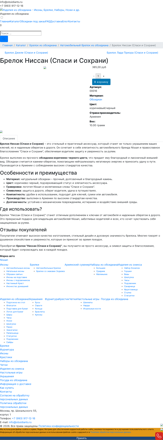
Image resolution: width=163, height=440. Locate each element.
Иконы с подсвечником (18, 280)
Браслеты (40, 311)
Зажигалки (12, 330)
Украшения (36, 299)
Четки (73, 299)
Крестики (6, 357)
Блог (65, 21)
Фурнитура (52, 299)
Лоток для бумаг (14, 311)
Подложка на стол (15, 302)
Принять (82, 438)
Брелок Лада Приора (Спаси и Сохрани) (132, 52)
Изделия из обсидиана (14, 299)
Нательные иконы (15, 271)
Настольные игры (88, 299)
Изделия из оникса (130, 264)
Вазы (126, 274)
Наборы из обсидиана (104, 264)
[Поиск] (4, 39)
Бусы (37, 302)
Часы (126, 280)
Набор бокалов (132, 268)
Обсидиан (96, 99)
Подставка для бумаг (17, 308)
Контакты (74, 21)
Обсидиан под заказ (32, 21)
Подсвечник (130, 283)
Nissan (4, 259)
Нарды (86, 305)
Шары (9, 315)
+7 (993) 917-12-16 (23, 418)
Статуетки (129, 295)
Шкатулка (129, 277)
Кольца (38, 308)
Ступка (127, 292)
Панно (9, 327)
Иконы (4, 264)
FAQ (47, 21)
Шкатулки (11, 324)
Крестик (64, 299)
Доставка (56, 21)
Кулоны (38, 315)
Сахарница (129, 286)
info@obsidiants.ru (20, 422)
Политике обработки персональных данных (110, 432)
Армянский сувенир (77, 264)
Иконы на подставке (16, 277)
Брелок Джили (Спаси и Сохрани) (26, 52)
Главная (5, 21)
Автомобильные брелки (48, 268)
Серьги (38, 305)
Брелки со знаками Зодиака (50, 271)
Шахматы (88, 302)
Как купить (7, 387)
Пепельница (12, 333)
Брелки (34, 264)
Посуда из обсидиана (114, 299)
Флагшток (11, 305)
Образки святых (14, 274)
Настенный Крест (15, 283)
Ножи (9, 321)
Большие (100, 268)
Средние (100, 271)
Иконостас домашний (17, 286)
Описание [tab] (9, 138)
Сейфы (9, 342)
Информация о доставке (15, 384)
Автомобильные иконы (18, 268)
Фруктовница (131, 289)
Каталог (15, 21)
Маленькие (101, 274)
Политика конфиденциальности (59, 426)
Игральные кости (92, 308)
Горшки (128, 271)
